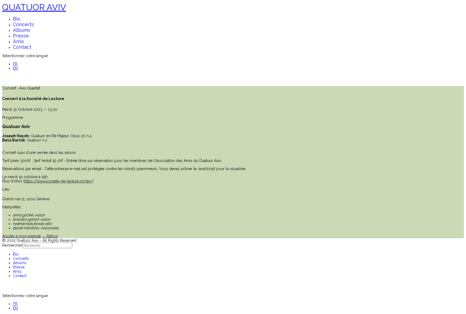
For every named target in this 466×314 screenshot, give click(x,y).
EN (15, 68)
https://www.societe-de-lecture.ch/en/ (58, 181)
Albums (21, 30)
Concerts (23, 24)
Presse (21, 36)
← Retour (50, 236)
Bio (16, 19)
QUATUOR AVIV (34, 7)
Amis (18, 41)
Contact (22, 47)
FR (15, 64)
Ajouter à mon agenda (21, 236)
